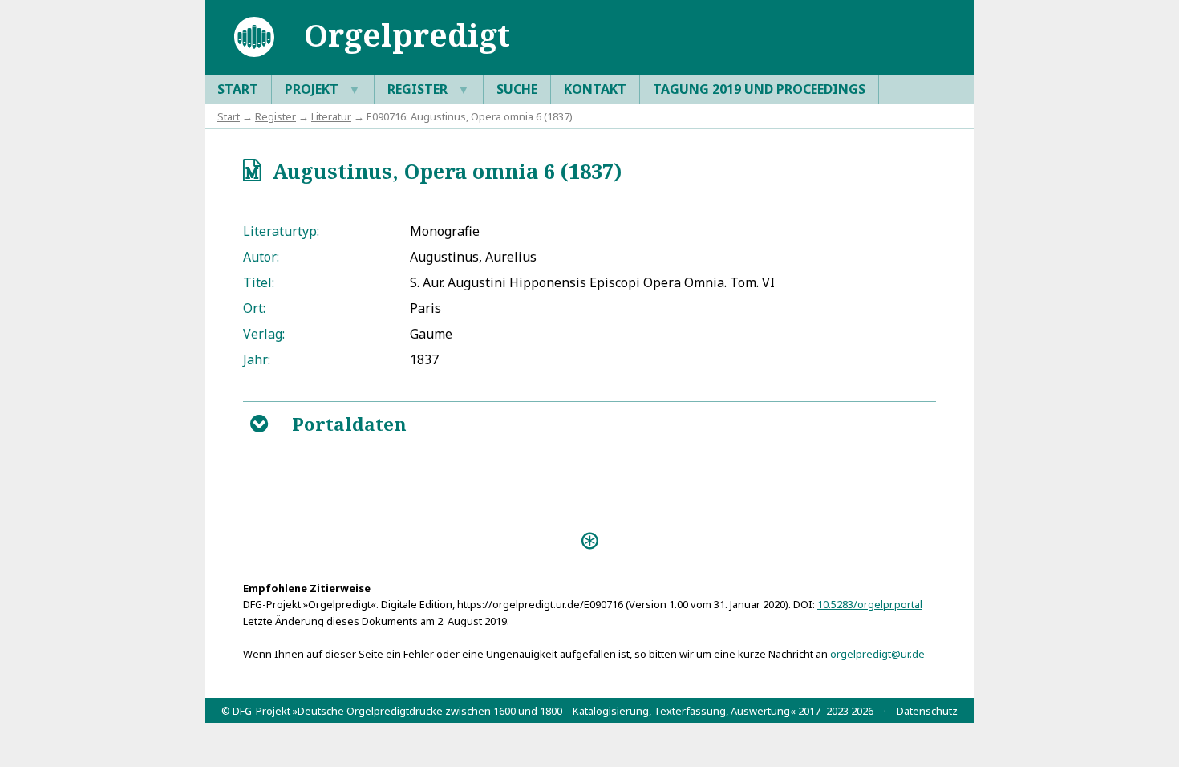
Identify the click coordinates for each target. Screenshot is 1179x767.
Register (428, 89)
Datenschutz (927, 711)
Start (237, 89)
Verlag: (264, 334)
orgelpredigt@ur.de (877, 654)
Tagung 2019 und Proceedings (759, 89)
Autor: (261, 257)
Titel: (258, 282)
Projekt (323, 89)
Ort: (254, 308)
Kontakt (595, 89)
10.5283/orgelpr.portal (869, 604)
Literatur (331, 116)
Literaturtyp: (281, 231)
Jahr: (256, 359)
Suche (516, 89)
